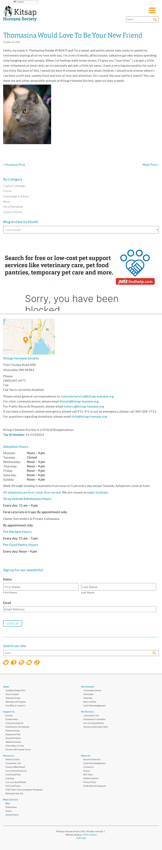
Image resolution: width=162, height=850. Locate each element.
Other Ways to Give (15, 745)
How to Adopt (12, 694)
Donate (9, 715)
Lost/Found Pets (13, 774)
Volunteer (87, 698)
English (20, 2)
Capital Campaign (14, 185)
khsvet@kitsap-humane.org (79, 401)
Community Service (92, 690)
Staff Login (81, 838)
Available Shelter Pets (15, 690)
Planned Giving (12, 730)
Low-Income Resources (16, 771)
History (86, 771)
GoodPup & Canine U (15, 705)
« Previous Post (14, 164)
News (6, 201)
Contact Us (88, 767)
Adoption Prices (13, 698)
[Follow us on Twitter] (6, 663)
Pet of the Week (13, 206)
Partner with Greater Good (18, 749)
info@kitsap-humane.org (89, 416)
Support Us (9, 711)
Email (7, 603)
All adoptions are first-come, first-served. (32, 492)
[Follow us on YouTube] (29, 663)
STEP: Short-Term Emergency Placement (24, 789)
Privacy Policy (89, 782)
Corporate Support (14, 723)
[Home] (20, 18)
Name (7, 579)
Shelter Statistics (91, 778)
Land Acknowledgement (94, 705)
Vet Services (87, 711)
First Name (10, 592)
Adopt (6, 686)
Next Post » (151, 164)
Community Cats (91, 715)
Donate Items (12, 719)
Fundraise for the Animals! (18, 727)
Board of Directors (92, 759)
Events (7, 191)
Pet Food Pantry (13, 786)
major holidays (97, 492)
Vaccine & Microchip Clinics (95, 727)
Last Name (87, 592)
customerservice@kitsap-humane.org (87, 396)
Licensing (10, 778)
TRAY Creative (90, 834)
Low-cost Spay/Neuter (93, 723)
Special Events (12, 814)
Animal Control (12, 759)
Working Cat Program (16, 702)
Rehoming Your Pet (14, 793)
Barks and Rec (89, 702)
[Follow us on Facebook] (13, 663)
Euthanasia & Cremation (94, 719)
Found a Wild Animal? (15, 767)
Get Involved (87, 686)
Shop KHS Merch (13, 738)
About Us (85, 755)
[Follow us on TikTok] (37, 663)
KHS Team (88, 774)
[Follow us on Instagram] (21, 663)
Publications (11, 807)
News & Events (10, 799)
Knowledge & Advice (16, 196)
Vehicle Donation (13, 742)
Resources (8, 755)
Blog (8, 803)
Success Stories (12, 212)
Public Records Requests (94, 786)
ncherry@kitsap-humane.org (84, 406)
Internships (88, 694)
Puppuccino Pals (13, 734)
